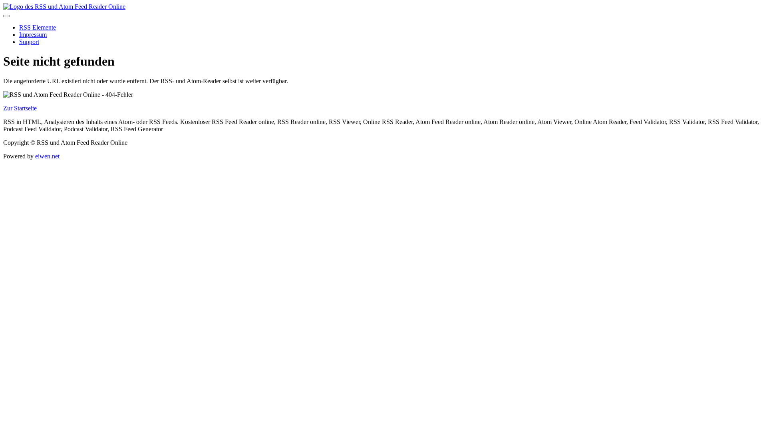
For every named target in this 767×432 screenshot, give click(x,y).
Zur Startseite (20, 108)
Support (29, 41)
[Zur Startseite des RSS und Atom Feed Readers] (64, 6)
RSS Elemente (37, 27)
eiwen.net (47, 156)
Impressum (33, 34)
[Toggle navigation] (6, 16)
